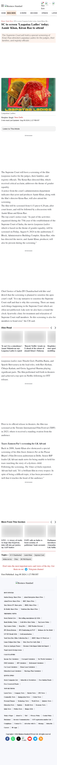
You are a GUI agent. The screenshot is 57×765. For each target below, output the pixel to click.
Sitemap (40, 724)
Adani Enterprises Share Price (33, 597)
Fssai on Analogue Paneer (12, 646)
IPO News (41, 693)
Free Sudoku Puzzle (45, 680)
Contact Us (17, 724)
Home (3, 13)
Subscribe (49, 724)
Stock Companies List (11, 680)
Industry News (46, 701)
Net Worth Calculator (45, 659)
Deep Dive (22, 626)
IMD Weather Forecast (35, 626)
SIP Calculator (21, 663)
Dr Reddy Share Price (11, 609)
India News (11, 13)
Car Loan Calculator (10, 667)
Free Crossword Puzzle (11, 684)
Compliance (8, 724)
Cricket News (37, 697)
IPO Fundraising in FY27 (27, 630)
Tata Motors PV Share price (13, 605)
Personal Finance (9, 701)
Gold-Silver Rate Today (27, 622)
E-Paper (23, 13)
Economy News (40, 705)
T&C (26, 716)
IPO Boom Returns (10, 630)
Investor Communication (21, 720)
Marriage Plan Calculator (32, 671)
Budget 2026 (29, 709)
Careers (6, 727)
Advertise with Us (30, 724)
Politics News (18, 709)
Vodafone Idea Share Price (29, 609)
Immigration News (24, 697)
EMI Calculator (9, 663)
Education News (9, 705)
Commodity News (9, 697)
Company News (19, 693)
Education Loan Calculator (12, 671)
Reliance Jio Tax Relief (45, 630)
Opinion (45, 13)
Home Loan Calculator (27, 667)
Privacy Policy (35, 716)
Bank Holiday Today (10, 622)
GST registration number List (41, 720)
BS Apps (14, 727)
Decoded (34, 13)
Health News (29, 705)
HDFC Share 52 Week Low (40, 638)
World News (35, 701)
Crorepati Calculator (28, 659)
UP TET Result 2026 (10, 634)
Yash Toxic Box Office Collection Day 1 (16, 638)
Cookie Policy (47, 716)
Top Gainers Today (10, 626)
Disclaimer (7, 720)
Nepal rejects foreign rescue (13, 650)
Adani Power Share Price (12, 601)
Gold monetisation (26, 634)
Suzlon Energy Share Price (12, 597)
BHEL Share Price (31, 605)
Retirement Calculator (36, 663)
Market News (31, 693)
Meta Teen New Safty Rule (31, 642)
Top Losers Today (43, 622)
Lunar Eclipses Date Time (12, 642)
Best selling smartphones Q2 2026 (29, 618)
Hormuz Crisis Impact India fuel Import (36, 646)
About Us (19, 716)
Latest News (8, 693)
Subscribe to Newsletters (28, 680)
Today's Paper (8, 716)
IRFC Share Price (28, 601)
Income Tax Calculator (11, 659)
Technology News (23, 701)
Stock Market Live (10, 618)
